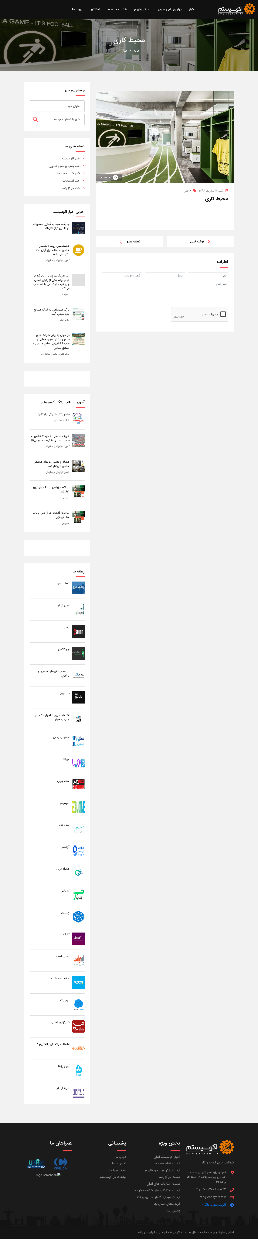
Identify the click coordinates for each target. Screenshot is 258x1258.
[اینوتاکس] (78, 653)
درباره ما (121, 1156)
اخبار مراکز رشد (71, 188)
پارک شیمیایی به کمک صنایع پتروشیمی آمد (52, 311)
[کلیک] (78, 938)
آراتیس (65, 846)
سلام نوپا (64, 824)
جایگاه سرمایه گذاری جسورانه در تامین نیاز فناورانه (51, 226)
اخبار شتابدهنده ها (68, 173)
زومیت (66, 294)
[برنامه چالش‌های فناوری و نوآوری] (78, 675)
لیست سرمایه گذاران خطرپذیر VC (158, 1197)
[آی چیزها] (78, 1070)
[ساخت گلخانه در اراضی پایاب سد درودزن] (78, 516)
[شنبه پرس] (78, 785)
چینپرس (65, 912)
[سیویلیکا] (60, 1163)
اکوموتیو (65, 803)
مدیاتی (65, 890)
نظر (188, 190)
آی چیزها (64, 1066)
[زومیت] (78, 631)
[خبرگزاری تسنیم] (78, 1026)
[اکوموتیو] (78, 806)
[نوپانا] (78, 763)
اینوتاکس (64, 649)
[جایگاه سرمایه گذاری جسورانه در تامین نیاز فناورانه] (78, 228)
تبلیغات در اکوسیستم (113, 1177)
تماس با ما (119, 1163)
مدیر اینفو (64, 320)
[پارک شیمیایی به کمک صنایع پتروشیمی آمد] (78, 313)
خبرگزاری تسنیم (60, 1022)
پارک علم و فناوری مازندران (55, 354)
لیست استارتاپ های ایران (163, 1183)
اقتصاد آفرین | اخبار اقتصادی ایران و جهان (52, 717)
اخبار (125, 50)
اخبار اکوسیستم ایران (167, 1156)
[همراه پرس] (78, 872)
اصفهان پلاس (61, 737)
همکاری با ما (117, 1170)
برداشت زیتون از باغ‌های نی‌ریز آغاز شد (51, 489)
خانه (137, 50)
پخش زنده (173, 1210)
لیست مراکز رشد (169, 1177)
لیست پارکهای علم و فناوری (162, 1170)
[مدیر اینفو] (78, 609)
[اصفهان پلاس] (78, 741)
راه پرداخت (63, 956)
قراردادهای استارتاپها (167, 1203)
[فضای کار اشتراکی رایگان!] (78, 418)
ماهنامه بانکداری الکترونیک (53, 1044)
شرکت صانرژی (62, 420)
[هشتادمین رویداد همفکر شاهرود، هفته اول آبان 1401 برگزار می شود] (78, 250)
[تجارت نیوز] (78, 587)
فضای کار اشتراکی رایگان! (54, 414)
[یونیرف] (36, 1163)
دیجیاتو (65, 1000)
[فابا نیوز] (78, 697)
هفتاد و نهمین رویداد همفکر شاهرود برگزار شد (52, 463)
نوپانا (66, 759)
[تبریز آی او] (78, 1092)
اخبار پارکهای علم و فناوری (64, 166)
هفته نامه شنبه (60, 978)
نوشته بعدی (132, 241)
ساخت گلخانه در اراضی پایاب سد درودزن (51, 514)
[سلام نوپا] (78, 828)
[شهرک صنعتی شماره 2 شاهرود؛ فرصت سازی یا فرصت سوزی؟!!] (78, 440)
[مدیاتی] (78, 894)
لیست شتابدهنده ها (167, 1163)
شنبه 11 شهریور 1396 (211, 190)
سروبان (66, 497)
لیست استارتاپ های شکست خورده (157, 1190)
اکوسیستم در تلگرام (214, 1204)
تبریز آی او (63, 1088)
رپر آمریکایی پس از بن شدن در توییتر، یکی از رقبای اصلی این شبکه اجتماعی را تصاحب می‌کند (51, 282)
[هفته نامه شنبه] (78, 982)
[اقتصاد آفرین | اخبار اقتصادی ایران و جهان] (78, 719)
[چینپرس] (78, 916)
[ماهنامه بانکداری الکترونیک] (78, 1048)
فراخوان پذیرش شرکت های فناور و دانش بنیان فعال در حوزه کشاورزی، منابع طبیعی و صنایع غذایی (51, 341)
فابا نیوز (65, 693)
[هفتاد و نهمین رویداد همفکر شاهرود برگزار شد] (78, 465)
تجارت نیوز (63, 583)
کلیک (66, 934)
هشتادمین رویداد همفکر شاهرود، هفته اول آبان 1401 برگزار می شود (53, 250)
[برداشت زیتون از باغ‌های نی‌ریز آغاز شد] (78, 491)
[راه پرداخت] (78, 960)
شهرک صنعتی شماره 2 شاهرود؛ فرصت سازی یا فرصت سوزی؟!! (50, 438)
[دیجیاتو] (78, 1004)
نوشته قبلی (197, 241)
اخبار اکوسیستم (71, 158)
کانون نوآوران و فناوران (58, 260)
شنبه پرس (63, 781)
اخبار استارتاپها (71, 180)
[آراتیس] (78, 850)
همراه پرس (63, 868)
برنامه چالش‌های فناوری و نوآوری (53, 673)
